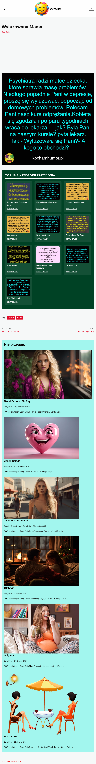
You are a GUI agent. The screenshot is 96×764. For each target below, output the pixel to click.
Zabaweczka (71, 265)
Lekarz (11, 317)
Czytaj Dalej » (57, 412)
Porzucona (10, 736)
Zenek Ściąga (12, 461)
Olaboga (9, 588)
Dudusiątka (12, 265)
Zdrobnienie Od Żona (75, 235)
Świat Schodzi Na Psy (17, 401)
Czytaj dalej (12, 209)
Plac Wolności (13, 298)
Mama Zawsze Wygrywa (46, 202)
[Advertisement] (48, 56)
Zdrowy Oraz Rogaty (75, 202)
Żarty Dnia (5, 32)
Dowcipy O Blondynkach (13, 526)
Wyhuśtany (12, 235)
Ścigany (9, 655)
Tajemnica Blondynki (16, 520)
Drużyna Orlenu (43, 235)
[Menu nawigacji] (91, 9)
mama (19, 317)
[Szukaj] (4, 9)
